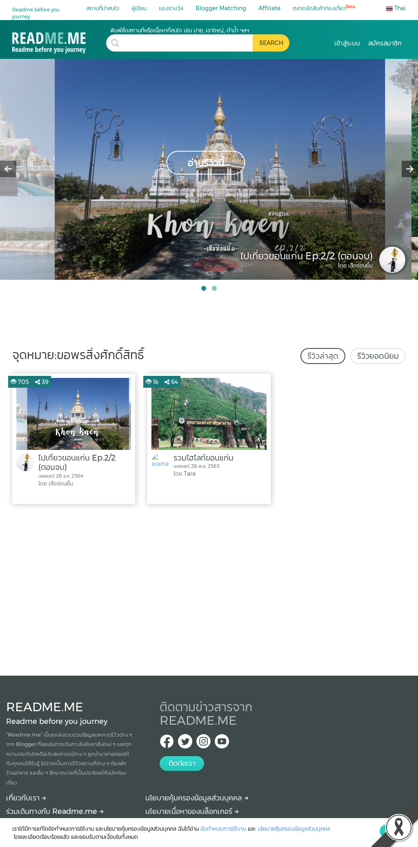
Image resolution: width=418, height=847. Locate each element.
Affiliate (269, 8)
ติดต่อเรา (182, 763)
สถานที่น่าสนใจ (102, 8)
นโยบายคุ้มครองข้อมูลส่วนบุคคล (194, 797)
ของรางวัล (171, 8)
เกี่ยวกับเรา (24, 797)
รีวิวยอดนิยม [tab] (378, 356)
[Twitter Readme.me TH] (185, 743)
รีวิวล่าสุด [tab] (322, 356)
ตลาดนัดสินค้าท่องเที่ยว (324, 8)
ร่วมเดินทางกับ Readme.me (52, 811)
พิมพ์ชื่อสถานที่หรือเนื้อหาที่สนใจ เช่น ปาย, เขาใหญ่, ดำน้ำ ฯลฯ (179, 30)
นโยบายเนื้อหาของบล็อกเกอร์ (189, 811)
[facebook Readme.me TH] (167, 743)
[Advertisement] (209, 587)
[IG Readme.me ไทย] (203, 743)
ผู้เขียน (139, 8)
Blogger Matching (221, 8)
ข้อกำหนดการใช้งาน (223, 828)
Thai (399, 8)
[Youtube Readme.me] (222, 743)
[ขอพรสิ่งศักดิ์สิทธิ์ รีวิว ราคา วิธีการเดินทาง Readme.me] (59, 40)
